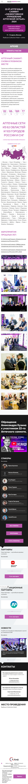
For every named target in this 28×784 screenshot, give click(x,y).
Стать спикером (14, 541)
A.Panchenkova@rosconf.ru (14, 695)
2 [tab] (9, 571)
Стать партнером (14, 576)
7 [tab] (16, 571)
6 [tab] (14, 571)
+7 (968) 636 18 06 (14, 680)
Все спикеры (4, 461)
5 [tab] (13, 571)
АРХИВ (9, 1)
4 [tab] (12, 571)
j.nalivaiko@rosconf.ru (14, 681)
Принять (19, 776)
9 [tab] (18, 571)
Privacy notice (4, 586)
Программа (14, 533)
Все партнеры (4, 556)
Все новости (4, 635)
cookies (9, 774)
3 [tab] (10, 571)
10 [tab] (20, 571)
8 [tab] (17, 571)
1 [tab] (8, 571)
